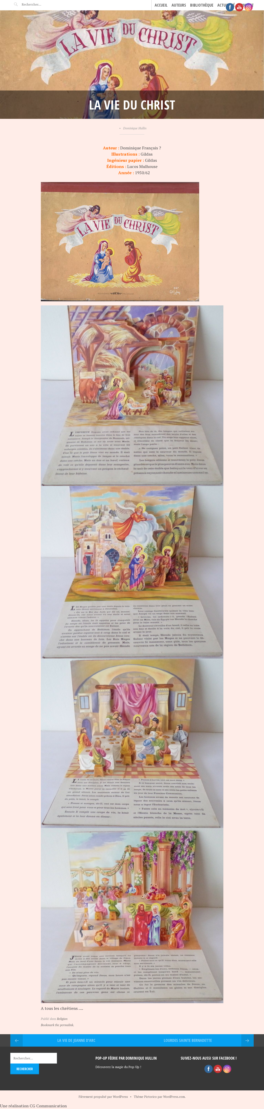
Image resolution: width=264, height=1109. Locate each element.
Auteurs (179, 5)
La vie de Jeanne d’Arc (76, 1040)
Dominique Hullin (134, 128)
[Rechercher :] (38, 4)
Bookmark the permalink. (57, 1025)
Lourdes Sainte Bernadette (188, 1040)
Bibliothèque (201, 5)
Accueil (161, 5)
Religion (62, 1019)
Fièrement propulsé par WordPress (103, 1097)
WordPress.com (174, 1097)
